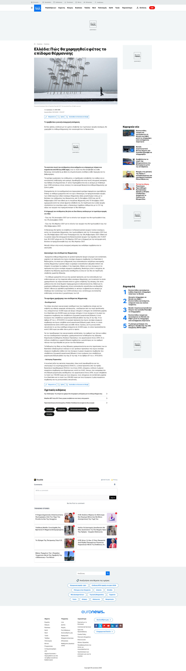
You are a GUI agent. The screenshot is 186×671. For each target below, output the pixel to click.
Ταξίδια (87, 8)
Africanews (64, 641)
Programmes (49, 646)
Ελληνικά (35, 2)
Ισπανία (98, 590)
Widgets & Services (67, 638)
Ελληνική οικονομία (78, 409)
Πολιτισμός (102, 8)
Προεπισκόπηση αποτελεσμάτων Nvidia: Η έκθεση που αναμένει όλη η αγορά (69, 403)
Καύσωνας (96, 599)
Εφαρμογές (64, 635)
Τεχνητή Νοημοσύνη (97, 594)
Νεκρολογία (109, 599)
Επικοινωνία (82, 639)
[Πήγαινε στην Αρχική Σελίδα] (37, 8)
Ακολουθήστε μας (67, 633)
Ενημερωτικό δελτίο (104, 631)
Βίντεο (47, 643)
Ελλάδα (49, 414)
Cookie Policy (82, 634)
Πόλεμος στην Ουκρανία (82, 590)
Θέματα (47, 619)
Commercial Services (84, 627)
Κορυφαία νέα (131, 126)
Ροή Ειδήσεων (50, 8)
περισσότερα (82, 619)
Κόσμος (70, 8)
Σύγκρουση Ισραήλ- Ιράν (78, 585)
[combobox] (105, 2)
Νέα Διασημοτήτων (77, 594)
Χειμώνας (61, 409)
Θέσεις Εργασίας (83, 642)
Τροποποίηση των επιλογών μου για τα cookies (84, 654)
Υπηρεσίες (64, 619)
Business (78, 8)
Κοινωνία (93, 409)
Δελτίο (63, 625)
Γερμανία (112, 594)
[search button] (95, 2)
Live (152, 8)
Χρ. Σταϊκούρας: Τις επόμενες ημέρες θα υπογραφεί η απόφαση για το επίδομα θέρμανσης (73, 394)
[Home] (34, 44)
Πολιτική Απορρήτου (84, 637)
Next (94, 8)
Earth (111, 8)
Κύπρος (84, 599)
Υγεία (117, 8)
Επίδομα (50, 409)
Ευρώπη (61, 8)
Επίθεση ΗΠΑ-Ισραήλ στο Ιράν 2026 (104, 585)
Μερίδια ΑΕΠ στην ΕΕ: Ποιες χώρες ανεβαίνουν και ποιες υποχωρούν (66, 398)
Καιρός (63, 627)
